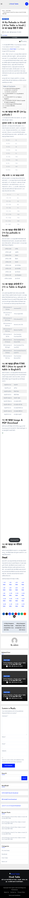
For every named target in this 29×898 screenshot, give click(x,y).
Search (4, 773)
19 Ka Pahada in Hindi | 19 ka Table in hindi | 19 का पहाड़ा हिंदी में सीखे (14, 25)
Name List (4, 861)
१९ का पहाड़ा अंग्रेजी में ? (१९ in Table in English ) (13, 97)
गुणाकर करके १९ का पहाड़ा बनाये (12, 90)
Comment (5, 716)
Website (4, 751)
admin (7, 32)
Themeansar (14, 889)
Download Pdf (14, 540)
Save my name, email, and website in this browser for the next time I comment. (13, 760)
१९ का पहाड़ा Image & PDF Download (13, 104)
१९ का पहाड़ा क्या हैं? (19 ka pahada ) (12, 88)
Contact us (13, 892)
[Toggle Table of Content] (23, 86)
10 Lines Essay (6, 850)
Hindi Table (5, 19)
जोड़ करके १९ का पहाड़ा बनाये (11, 91)
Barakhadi (4, 854)
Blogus (22, 887)
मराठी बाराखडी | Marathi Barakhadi (10, 793)
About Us (6, 892)
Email (4, 744)
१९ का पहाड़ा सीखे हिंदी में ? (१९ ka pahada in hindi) (14, 94)
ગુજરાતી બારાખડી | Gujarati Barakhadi (11, 805)
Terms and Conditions (14, 895)
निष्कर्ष (5, 107)
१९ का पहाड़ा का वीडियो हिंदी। (9, 105)
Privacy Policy (21, 892)
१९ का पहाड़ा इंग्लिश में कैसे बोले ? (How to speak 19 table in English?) (14, 101)
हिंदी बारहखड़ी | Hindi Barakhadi (9, 799)
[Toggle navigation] (1, 3)
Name (4, 737)
